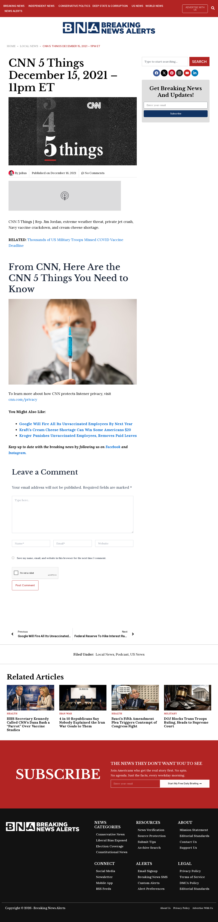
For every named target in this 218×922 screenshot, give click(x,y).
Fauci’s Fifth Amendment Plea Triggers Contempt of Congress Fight (134, 722)
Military (170, 713)
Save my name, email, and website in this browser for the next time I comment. (61, 558)
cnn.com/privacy (23, 399)
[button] (195, 8)
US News (137, 6)
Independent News (41, 6)
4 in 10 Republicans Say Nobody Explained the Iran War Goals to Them (82, 722)
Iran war (65, 713)
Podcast (122, 654)
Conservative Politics (74, 6)
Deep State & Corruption (110, 6)
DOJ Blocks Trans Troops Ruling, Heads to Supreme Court (186, 722)
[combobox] (165, 61)
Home (11, 46)
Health (12, 713)
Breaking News (14, 6)
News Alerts (13, 11)
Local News (29, 46)
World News (154, 6)
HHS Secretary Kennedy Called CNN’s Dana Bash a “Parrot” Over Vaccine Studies (28, 724)
